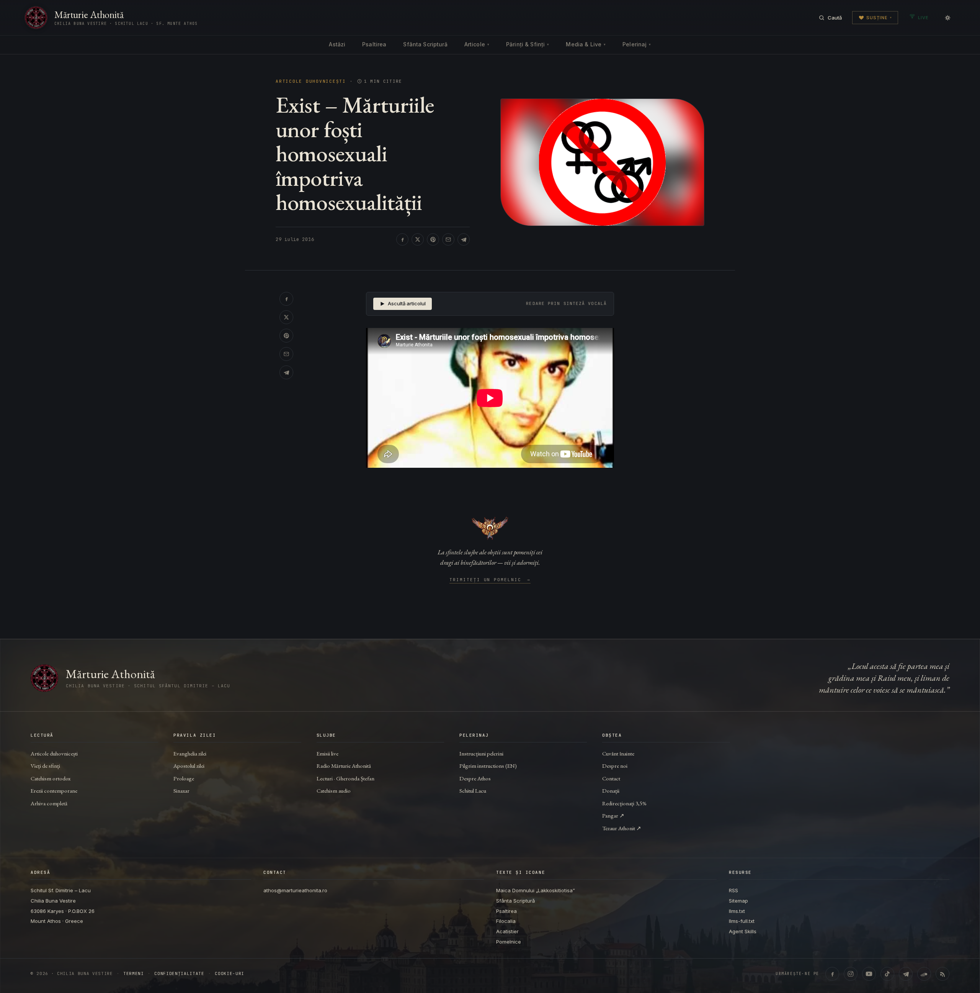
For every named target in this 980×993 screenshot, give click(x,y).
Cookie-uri (229, 974)
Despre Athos (475, 778)
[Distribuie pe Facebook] (402, 239)
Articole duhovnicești (311, 81)
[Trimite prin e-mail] (448, 239)
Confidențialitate (179, 974)
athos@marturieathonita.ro (295, 890)
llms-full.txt (742, 921)
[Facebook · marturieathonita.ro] (832, 974)
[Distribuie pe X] (418, 239)
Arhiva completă (49, 803)
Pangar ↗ (613, 815)
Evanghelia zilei (189, 753)
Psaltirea (374, 44)
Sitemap (738, 901)
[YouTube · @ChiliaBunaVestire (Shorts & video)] (869, 974)
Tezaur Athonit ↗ (621, 828)
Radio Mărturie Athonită (344, 765)
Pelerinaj (636, 44)
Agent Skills (742, 931)
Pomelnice (508, 942)
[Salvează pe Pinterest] (433, 239)
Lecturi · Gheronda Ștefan (345, 778)
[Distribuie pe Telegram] (463, 239)
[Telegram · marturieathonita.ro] (906, 974)
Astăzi (337, 44)
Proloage (183, 778)
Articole (476, 44)
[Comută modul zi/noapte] (947, 17)
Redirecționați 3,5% (624, 803)
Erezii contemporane (54, 790)
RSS (733, 890)
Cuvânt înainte (618, 753)
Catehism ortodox (50, 778)
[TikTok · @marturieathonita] (887, 974)
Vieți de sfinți (45, 765)
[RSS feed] (942, 974)
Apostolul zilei (188, 765)
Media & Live (586, 44)
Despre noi (614, 765)
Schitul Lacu (472, 790)
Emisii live (327, 753)
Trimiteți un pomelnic (490, 580)
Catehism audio (334, 790)
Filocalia (506, 921)
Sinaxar (181, 790)
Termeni (133, 974)
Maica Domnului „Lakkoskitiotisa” (535, 890)
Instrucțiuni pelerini (481, 753)
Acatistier (507, 931)
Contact (611, 778)
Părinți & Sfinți (527, 44)
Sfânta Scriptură (425, 44)
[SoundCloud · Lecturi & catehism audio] (924, 974)
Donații (610, 790)
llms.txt (737, 911)
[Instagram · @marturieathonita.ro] (851, 974)
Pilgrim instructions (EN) (488, 765)
